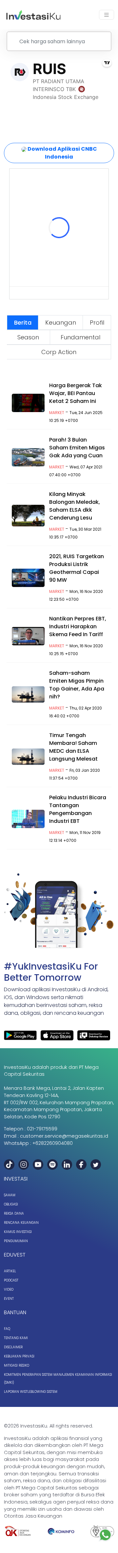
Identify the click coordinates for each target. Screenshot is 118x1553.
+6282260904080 (52, 1143)
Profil (97, 322)
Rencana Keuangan (21, 1222)
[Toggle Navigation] (106, 15)
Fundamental (80, 337)
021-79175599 (42, 1129)
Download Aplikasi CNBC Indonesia (62, 153)
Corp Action (58, 352)
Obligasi (11, 1204)
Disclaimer (13, 1347)
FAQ (7, 1328)
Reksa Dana (14, 1213)
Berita (22, 322)
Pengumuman (16, 1241)
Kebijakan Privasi (19, 1356)
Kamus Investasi (18, 1231)
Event (9, 1298)
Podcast (11, 1280)
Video (8, 1289)
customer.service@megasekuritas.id (64, 1136)
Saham (9, 1195)
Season (28, 337)
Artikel (10, 1271)
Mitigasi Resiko (16, 1365)
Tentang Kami (16, 1337)
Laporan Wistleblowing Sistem (30, 1391)
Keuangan (60, 322)
